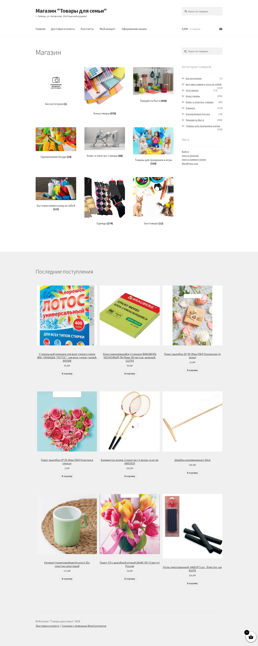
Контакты (87, 29)
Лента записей (190, 155)
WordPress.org (190, 163)
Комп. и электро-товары (199, 102)
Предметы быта (195, 120)
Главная (40, 29)
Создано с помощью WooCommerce (84, 626)
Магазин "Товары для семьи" (71, 10)
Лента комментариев (194, 159)
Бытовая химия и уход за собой (203, 84)
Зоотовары (192, 90)
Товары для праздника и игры (203, 126)
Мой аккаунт (107, 29)
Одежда (190, 108)
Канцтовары (193, 96)
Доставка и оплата (63, 29)
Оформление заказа (134, 29)
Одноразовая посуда (198, 114)
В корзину (67, 373)
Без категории (194, 78)
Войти (185, 151)
